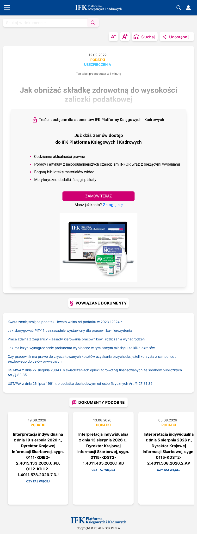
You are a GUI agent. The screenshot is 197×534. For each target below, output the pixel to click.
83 (19, 375)
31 (145, 383)
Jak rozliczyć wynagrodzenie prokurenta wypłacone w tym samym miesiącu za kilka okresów (81, 348)
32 (150, 383)
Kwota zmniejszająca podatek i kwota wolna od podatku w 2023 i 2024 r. (65, 322)
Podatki (97, 60)
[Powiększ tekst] (125, 36)
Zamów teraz (98, 196)
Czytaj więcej (38, 481)
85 (25, 375)
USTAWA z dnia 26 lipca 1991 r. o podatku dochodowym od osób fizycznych (73, 383)
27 (140, 383)
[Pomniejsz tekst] (113, 36)
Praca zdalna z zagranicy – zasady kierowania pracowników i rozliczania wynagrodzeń (76, 339)
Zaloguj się (113, 205)
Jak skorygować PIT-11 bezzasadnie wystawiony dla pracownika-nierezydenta (70, 330)
